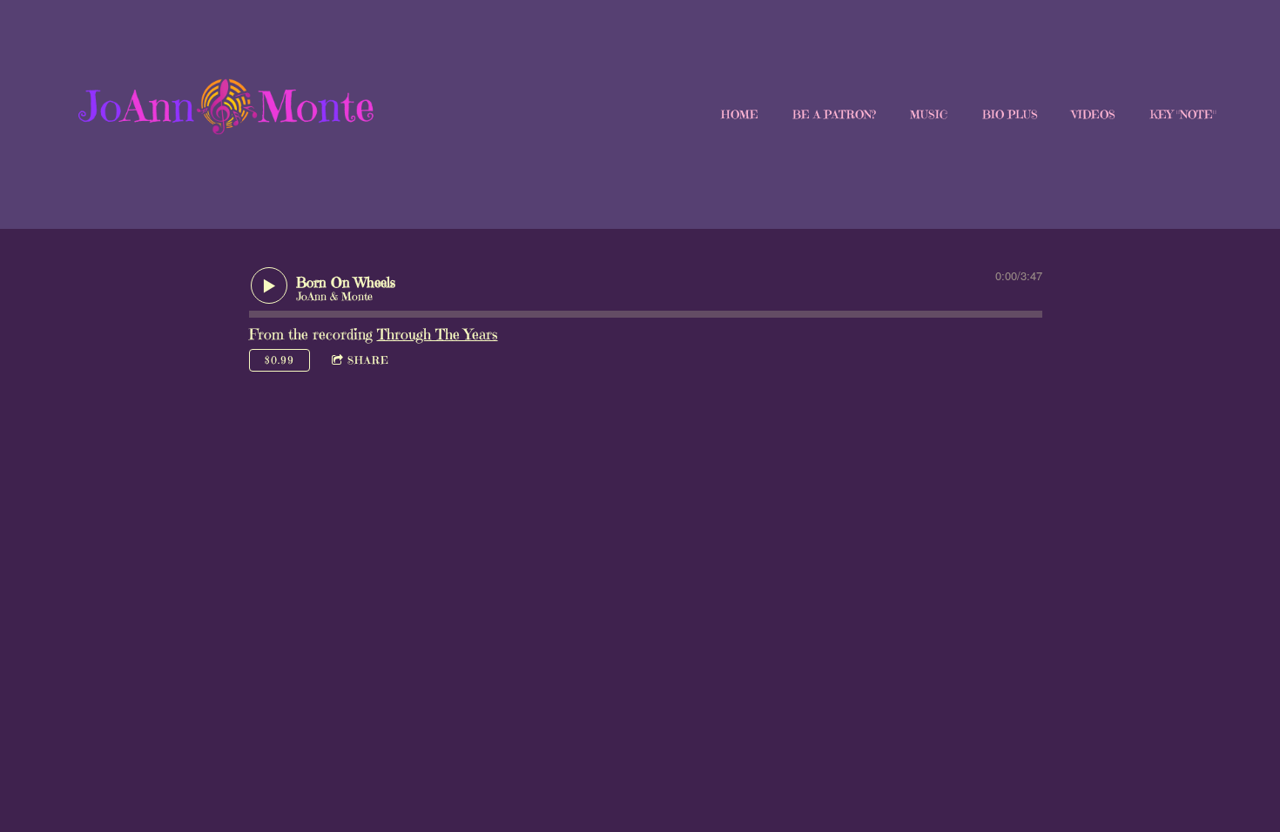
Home (739, 115)
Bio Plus (1010, 115)
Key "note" (1183, 115)
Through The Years (437, 334)
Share (368, 359)
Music (928, 115)
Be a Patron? (834, 115)
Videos (1093, 115)
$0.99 (279, 359)
